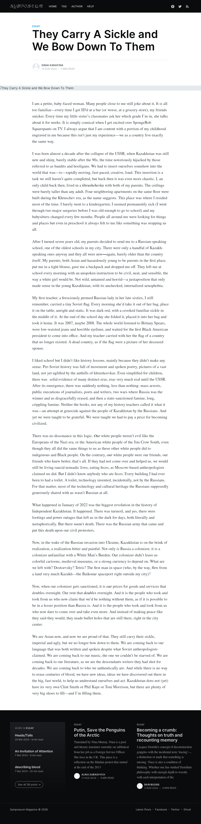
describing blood (27, 767)
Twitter (175, 809)
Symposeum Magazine (23, 809)
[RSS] (187, 6)
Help (90, 6)
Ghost (187, 809)
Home (53, 6)
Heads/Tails (24, 735)
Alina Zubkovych (93, 774)
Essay (36, 26)
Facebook (161, 809)
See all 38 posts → (29, 784)
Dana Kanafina (52, 65)
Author (76, 6)
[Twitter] (180, 6)
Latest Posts (143, 809)
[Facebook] (172, 6)
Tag (64, 6)
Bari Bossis (151, 784)
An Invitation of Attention (34, 751)
